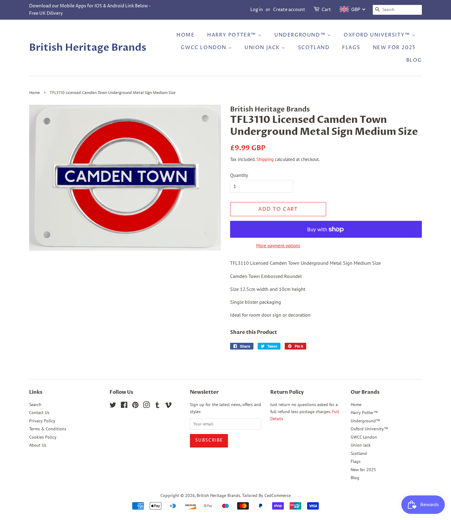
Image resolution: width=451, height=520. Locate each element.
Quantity (239, 175)
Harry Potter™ (232, 35)
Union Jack (263, 47)
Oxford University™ (378, 35)
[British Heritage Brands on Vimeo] (168, 406)
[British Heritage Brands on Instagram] (146, 406)
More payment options (278, 245)
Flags (351, 47)
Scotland (314, 47)
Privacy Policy (42, 421)
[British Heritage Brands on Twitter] (113, 406)
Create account (289, 10)
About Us (37, 445)
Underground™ (300, 35)
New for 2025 (394, 47)
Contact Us (39, 412)
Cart (326, 10)
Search (35, 404)
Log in (256, 10)
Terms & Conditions (47, 429)
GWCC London (204, 47)
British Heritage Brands (87, 47)
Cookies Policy (42, 437)
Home (185, 35)
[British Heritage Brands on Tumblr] (157, 406)
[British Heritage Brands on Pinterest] (135, 406)
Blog (414, 60)
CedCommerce (277, 495)
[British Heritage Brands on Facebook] (124, 406)
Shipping (265, 159)
